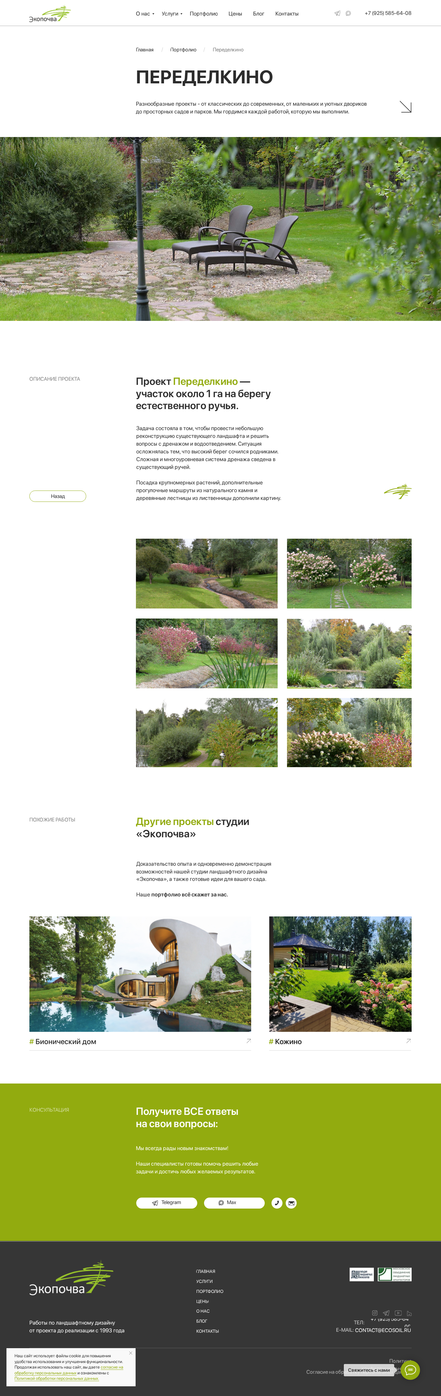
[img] (337, 13)
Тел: (359, 1322)
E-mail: (345, 1330)
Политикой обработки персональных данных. (57, 1378)
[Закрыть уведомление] (131, 1353)
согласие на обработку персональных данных (69, 1370)
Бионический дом (62, 1041)
